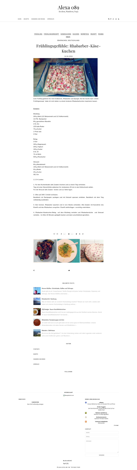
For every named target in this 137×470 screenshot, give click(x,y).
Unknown (35, 402)
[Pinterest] (110, 19)
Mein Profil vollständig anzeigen (35, 404)
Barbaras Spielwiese (101, 413)
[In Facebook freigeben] (61, 234)
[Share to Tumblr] (79, 234)
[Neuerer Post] (34, 270)
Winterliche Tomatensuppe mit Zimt (53, 320)
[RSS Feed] (118, 19)
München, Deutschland (69, 40)
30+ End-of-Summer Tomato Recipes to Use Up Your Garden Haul (101, 409)
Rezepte (26, 19)
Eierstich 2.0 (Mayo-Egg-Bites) (101, 414)
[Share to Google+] (82, 234)
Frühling (38, 34)
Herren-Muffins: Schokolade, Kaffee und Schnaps (57, 288)
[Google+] (113, 19)
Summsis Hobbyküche (101, 422)
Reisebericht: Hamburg (49, 299)
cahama (101, 402)
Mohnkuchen (101, 423)
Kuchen (76, 34)
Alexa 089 (68, 7)
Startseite (36, 349)
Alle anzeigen (116, 425)
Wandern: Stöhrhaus (48, 330)
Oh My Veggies (101, 407)
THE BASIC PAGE (75, 467)
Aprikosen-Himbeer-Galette (101, 419)
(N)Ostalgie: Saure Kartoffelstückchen (54, 309)
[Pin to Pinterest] (68, 234)
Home (19, 19)
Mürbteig (85, 34)
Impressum (50, 19)
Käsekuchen (66, 34)
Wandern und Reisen (38, 19)
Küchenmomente (101, 417)
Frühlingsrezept (51, 34)
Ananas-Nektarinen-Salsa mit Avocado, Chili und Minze (101, 404)
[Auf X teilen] (76, 234)
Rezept (94, 34)
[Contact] (116, 19)
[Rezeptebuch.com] (68, 395)
